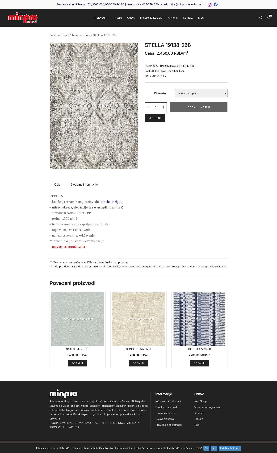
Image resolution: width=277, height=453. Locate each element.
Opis (57, 184)
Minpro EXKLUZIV (151, 17)
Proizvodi (99, 17)
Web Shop (200, 401)
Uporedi (155, 118)
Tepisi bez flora (81, 35)
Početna (55, 35)
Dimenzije (160, 93)
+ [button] (163, 106)
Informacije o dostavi (168, 401)
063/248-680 (150, 4)
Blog (201, 17)
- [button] (148, 106)
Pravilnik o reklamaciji (168, 424)
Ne (213, 448)
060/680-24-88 (114, 4)
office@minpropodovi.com (185, 4)
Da (206, 448)
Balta (163, 76)
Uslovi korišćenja (165, 413)
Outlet (130, 17)
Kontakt (188, 17)
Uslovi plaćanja (164, 418)
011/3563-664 (96, 4)
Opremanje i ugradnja (207, 407)
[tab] (57, 185)
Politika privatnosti (166, 407)
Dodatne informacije (84, 184)
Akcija (118, 17)
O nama (173, 17)
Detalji (77, 363)
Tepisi (65, 35)
